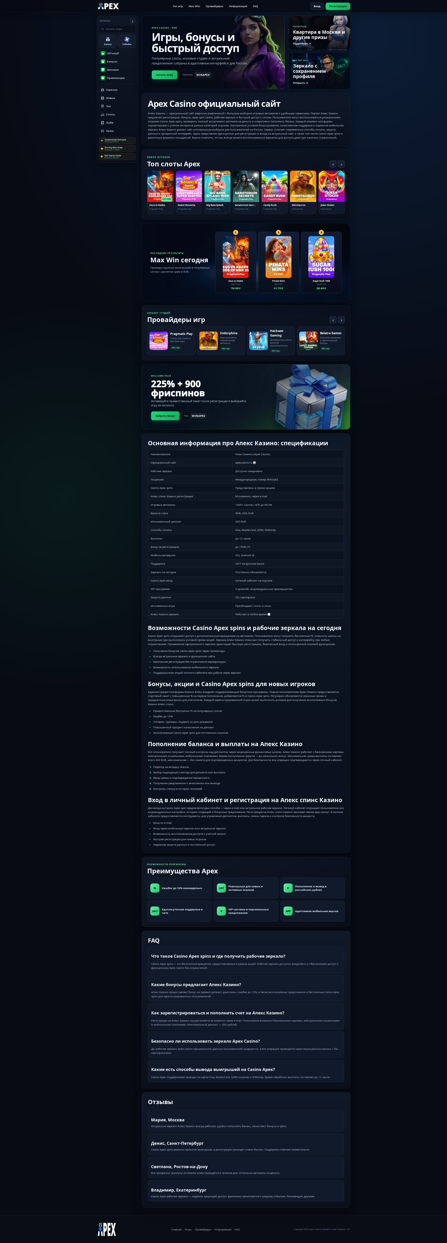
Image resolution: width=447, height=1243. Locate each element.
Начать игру (164, 74)
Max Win (194, 6)
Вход (317, 6)
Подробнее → (302, 43)
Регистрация (338, 6)
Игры (188, 1229)
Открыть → (300, 82)
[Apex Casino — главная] (108, 6)
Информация (238, 6)
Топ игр (178, 6)
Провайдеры (214, 6)
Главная (176, 1229)
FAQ (255, 6)
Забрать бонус (165, 415)
